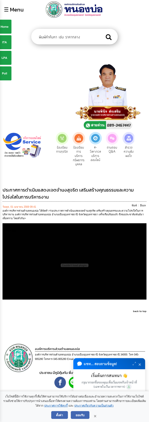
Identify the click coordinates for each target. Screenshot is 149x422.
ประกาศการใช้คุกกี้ (56, 405)
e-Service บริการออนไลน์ (95, 153)
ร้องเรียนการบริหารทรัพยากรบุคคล (79, 156)
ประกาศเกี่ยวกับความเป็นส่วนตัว (93, 405)
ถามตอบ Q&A (112, 149)
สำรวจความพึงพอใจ (129, 151)
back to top (139, 311)
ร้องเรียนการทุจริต (62, 149)
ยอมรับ (80, 415)
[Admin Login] (129, 386)
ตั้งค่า (59, 415)
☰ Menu (14, 9)
